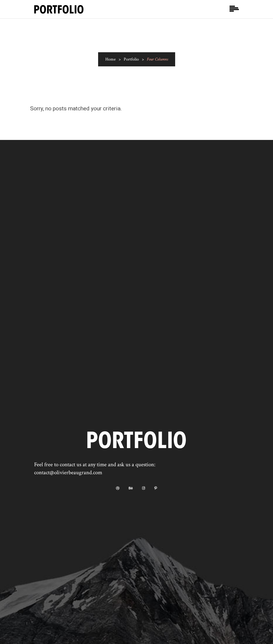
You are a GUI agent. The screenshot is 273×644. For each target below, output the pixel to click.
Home (110, 59)
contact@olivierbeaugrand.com (68, 472)
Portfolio (131, 59)
